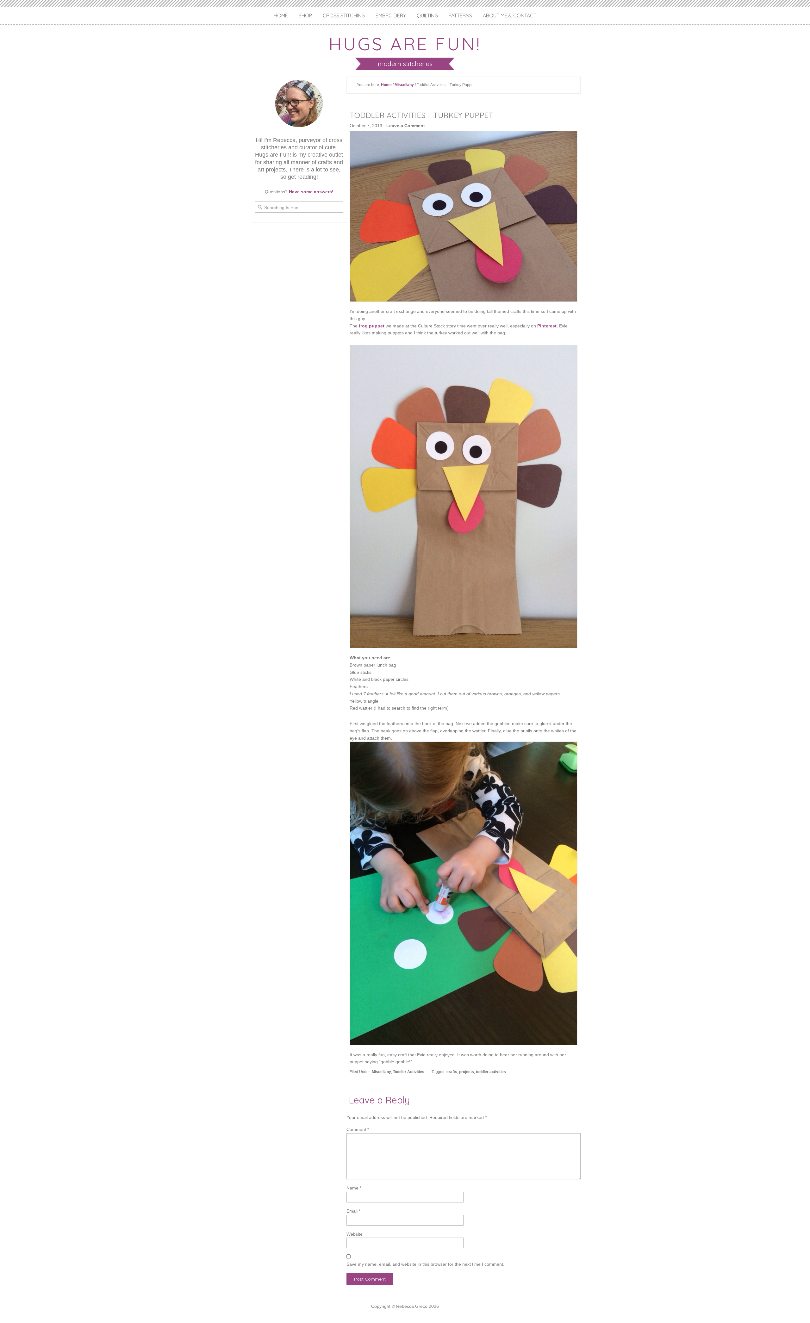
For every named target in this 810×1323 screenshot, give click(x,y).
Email (353, 1211)
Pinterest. (547, 325)
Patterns (460, 15)
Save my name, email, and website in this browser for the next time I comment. (425, 1264)
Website (354, 1234)
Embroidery (391, 15)
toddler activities (491, 1072)
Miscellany (404, 85)
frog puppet (371, 325)
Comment (357, 1129)
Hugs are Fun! (405, 44)
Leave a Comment (405, 125)
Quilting (427, 15)
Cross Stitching (344, 15)
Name (353, 1187)
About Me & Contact (509, 15)
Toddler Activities (408, 1072)
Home (281, 15)
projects (466, 1072)
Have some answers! (311, 191)
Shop (305, 15)
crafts (451, 1072)
